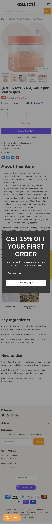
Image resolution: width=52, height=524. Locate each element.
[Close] (47, 234)
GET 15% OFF (26, 283)
